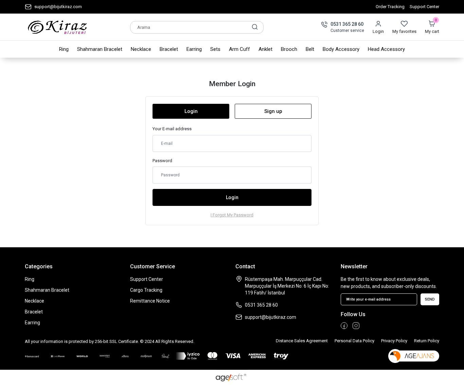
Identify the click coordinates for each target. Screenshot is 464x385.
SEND (430, 299)
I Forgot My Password (232, 214)
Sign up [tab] (273, 111)
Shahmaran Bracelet (99, 49)
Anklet (265, 49)
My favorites (404, 31)
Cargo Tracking (146, 290)
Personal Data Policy (354, 340)
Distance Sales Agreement (302, 340)
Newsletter (354, 266)
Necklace (141, 49)
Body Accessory (341, 49)
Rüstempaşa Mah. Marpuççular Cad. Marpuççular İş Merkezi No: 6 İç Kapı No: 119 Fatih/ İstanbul (287, 285)
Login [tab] (191, 111)
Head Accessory (386, 49)
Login (378, 31)
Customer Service (152, 266)
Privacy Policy (394, 340)
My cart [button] (432, 27)
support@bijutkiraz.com (58, 6)
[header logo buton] (57, 27)
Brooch (289, 49)
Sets (215, 49)
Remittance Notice (150, 301)
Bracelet (169, 49)
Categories (39, 266)
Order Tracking (390, 6)
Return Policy (426, 340)
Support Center (424, 6)
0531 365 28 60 (347, 24)
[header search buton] (254, 27)
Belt (310, 49)
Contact (245, 266)
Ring (64, 49)
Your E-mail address (172, 128)
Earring (194, 49)
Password (162, 160)
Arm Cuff (239, 49)
